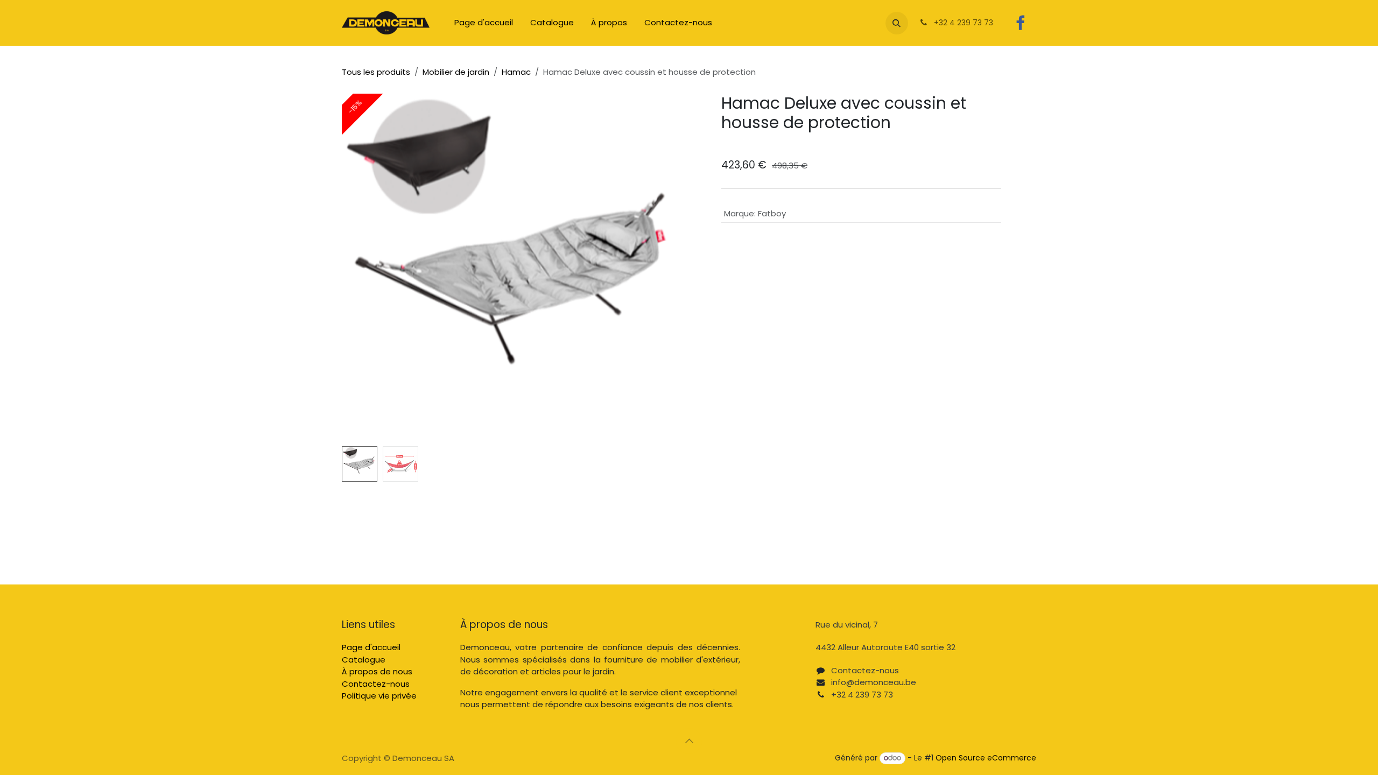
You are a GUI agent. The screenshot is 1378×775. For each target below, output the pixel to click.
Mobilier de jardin (456, 72)
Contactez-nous (376, 683)
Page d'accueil (371, 647)
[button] (896, 23)
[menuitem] (484, 22)
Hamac (516, 72)
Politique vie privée (379, 695)
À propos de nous (377, 671)
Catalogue (363, 659)
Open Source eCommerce (986, 757)
